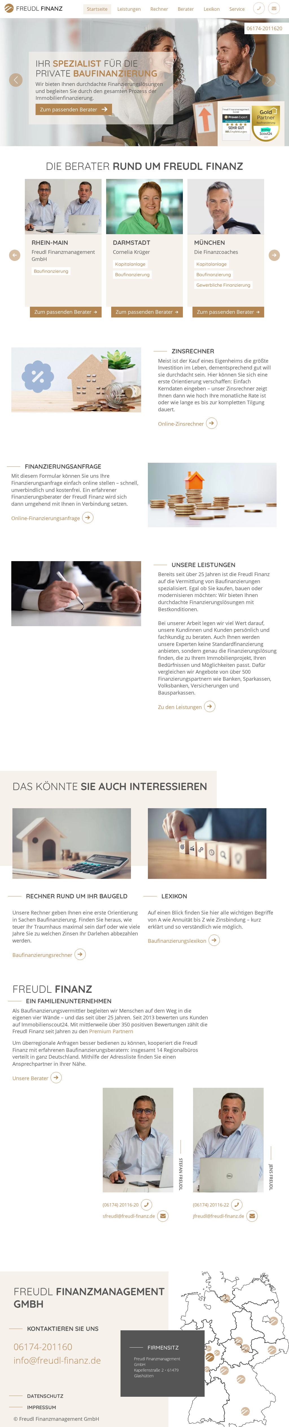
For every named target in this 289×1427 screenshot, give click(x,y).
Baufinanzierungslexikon (177, 940)
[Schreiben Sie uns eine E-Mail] (274, 8)
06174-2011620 (264, 28)
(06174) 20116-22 (211, 1205)
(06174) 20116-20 (121, 1205)
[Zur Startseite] (2, 3)
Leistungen (129, 9)
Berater (186, 9)
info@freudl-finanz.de (57, 1360)
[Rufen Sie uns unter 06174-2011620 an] (259, 8)
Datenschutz (45, 1396)
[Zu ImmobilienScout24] (266, 123)
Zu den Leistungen (180, 707)
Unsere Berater (30, 1078)
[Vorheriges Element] (14, 255)
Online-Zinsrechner (181, 423)
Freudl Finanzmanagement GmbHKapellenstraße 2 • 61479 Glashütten (157, 1367)
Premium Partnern (111, 1031)
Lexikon (212, 9)
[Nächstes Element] (274, 255)
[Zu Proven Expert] (237, 123)
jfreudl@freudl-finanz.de (218, 1216)
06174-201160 (43, 1346)
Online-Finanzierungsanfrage (45, 518)
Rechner (159, 9)
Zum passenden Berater (68, 109)
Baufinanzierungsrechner (42, 955)
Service (237, 9)
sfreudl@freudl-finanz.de (129, 1216)
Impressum (41, 1407)
